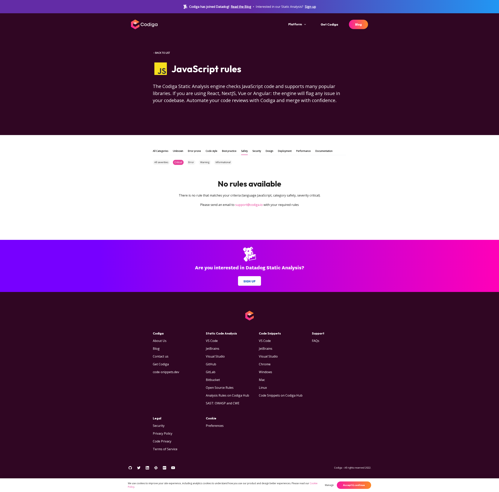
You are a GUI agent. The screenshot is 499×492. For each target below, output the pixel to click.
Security (256, 151)
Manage (329, 485)
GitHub (211, 364)
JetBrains (212, 348)
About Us (159, 341)
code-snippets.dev (166, 372)
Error (191, 162)
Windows (265, 372)
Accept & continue (354, 485)
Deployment (285, 151)
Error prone (194, 151)
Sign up (310, 6)
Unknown (178, 151)
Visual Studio (215, 356)
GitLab (210, 372)
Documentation (324, 151)
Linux (263, 387)
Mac (262, 380)
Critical (178, 162)
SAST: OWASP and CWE (222, 403)
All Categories (160, 151)
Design (269, 151)
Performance (303, 151)
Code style (211, 151)
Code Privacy (162, 441)
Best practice (229, 151)
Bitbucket (213, 380)
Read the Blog (241, 6)
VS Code (212, 341)
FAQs (315, 341)
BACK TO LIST (162, 52)
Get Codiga (329, 24)
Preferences (215, 425)
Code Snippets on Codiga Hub (281, 395)
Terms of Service (165, 449)
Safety (244, 151)
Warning (204, 162)
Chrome (265, 364)
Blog (358, 24)
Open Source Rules (220, 387)
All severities (161, 162)
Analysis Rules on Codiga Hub (227, 395)
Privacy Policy (162, 433)
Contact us (160, 356)
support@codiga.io (249, 205)
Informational (223, 162)
